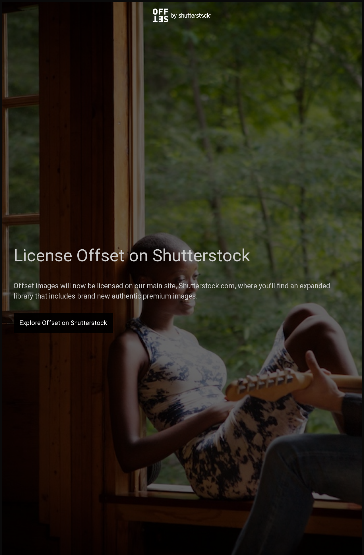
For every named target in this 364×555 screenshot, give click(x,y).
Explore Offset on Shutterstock (63, 322)
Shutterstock (201, 255)
